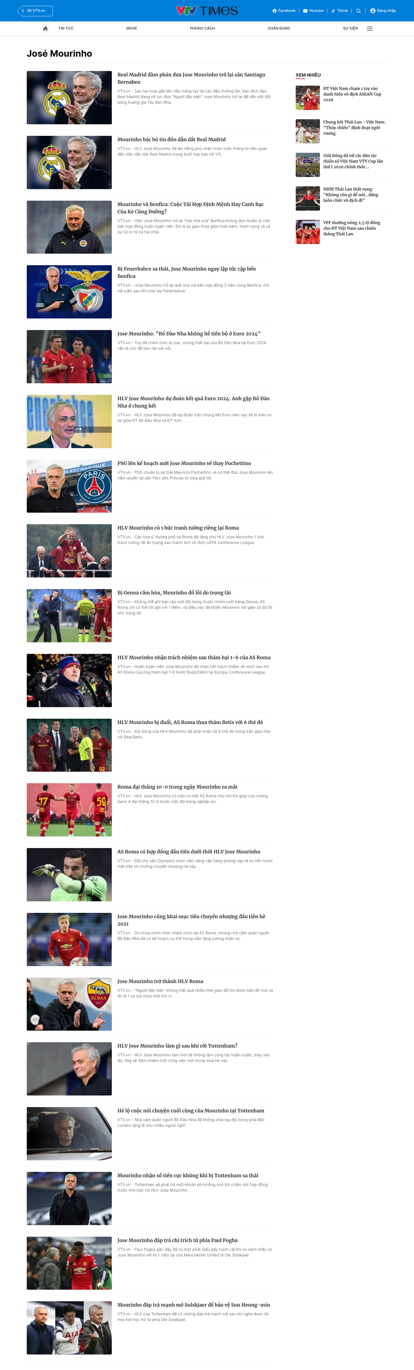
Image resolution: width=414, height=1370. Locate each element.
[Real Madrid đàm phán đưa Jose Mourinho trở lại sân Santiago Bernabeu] (69, 97)
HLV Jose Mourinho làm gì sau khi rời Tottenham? (177, 1046)
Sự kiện (350, 28)
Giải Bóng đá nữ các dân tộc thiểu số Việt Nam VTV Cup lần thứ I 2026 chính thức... (353, 161)
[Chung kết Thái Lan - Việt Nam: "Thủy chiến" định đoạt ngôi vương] (308, 131)
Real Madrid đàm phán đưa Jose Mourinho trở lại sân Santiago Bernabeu (191, 78)
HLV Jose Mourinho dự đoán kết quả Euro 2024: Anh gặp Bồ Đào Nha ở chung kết (193, 402)
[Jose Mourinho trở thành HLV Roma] (69, 1004)
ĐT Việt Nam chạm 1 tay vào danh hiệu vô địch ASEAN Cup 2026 (352, 94)
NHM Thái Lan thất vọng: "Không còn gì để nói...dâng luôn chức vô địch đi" (350, 195)
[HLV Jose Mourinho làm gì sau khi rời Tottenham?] (69, 1068)
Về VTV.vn (36, 10)
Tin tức (66, 28)
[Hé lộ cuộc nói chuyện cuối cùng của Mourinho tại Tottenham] (69, 1133)
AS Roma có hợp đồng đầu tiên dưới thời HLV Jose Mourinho (189, 852)
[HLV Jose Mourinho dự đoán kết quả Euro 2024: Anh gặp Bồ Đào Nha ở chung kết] (69, 421)
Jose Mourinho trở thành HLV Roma (160, 981)
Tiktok (342, 10)
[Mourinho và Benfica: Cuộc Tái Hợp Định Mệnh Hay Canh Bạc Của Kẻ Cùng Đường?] (69, 227)
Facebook (287, 10)
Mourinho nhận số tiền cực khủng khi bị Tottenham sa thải (187, 1175)
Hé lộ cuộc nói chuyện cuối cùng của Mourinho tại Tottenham (190, 1111)
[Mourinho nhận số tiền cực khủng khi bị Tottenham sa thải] (69, 1198)
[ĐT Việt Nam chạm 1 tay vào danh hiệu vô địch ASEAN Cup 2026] (308, 98)
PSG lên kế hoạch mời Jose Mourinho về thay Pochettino (184, 463)
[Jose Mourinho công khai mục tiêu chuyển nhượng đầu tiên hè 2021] (69, 939)
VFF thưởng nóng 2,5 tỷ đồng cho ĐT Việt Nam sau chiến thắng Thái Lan (351, 228)
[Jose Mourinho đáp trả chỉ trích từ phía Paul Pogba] (69, 1263)
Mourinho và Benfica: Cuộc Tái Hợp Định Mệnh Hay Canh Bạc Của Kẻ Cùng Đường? (190, 208)
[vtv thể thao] (207, 10)
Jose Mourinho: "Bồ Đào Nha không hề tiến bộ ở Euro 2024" (189, 334)
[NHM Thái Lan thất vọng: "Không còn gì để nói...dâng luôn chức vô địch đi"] (308, 198)
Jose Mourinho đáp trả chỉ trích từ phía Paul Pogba (177, 1240)
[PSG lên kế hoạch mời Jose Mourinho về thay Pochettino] (69, 486)
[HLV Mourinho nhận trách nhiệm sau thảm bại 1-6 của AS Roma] (69, 680)
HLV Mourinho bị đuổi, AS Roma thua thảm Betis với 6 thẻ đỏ (190, 722)
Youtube (316, 10)
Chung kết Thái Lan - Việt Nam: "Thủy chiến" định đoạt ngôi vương (354, 127)
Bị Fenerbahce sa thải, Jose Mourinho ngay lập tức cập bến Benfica (186, 272)
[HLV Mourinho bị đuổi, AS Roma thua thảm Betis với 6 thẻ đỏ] (69, 745)
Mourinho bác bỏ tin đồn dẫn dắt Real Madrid (171, 139)
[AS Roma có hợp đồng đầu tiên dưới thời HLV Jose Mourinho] (69, 874)
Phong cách (202, 28)
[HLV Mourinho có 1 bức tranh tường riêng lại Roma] (69, 550)
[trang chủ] (45, 28)
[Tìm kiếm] (358, 11)
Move (131, 28)
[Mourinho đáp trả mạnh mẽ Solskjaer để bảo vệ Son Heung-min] (69, 1327)
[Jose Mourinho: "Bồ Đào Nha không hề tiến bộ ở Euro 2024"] (69, 356)
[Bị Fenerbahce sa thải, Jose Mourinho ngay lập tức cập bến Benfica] (69, 291)
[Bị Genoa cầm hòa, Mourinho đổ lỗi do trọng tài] (69, 615)
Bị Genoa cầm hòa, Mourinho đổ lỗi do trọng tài (174, 593)
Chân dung (279, 28)
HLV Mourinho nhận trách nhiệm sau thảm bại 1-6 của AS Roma (194, 657)
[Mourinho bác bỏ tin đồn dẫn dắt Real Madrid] (69, 162)
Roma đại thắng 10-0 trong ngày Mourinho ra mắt (177, 787)
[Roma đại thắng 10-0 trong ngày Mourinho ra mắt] (69, 809)
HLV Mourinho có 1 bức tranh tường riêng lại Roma (178, 528)
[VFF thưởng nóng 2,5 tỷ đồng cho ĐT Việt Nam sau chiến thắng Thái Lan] (308, 232)
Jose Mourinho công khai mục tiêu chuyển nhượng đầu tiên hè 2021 (191, 920)
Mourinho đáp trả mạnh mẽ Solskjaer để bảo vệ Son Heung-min (193, 1305)
